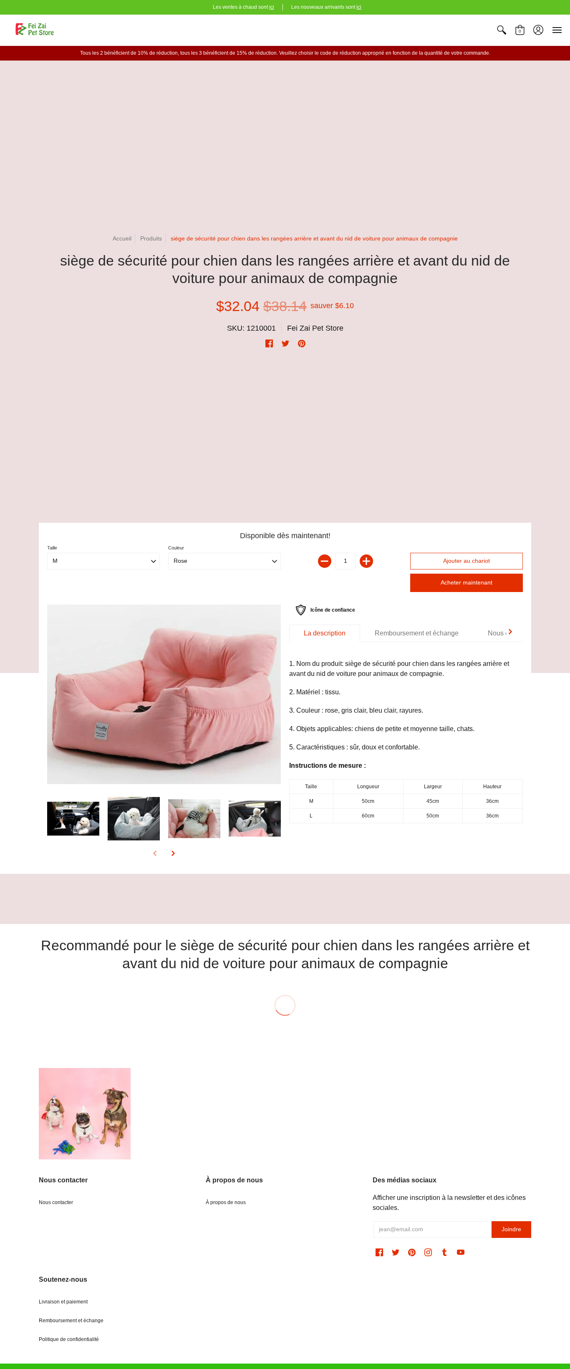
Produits (151, 238)
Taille (52, 547)
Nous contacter (56, 1202)
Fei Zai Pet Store (315, 328)
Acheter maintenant (466, 582)
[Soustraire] (324, 561)
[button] (501, 30)
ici (271, 7)
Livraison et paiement (63, 1302)
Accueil (122, 238)
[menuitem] (501, 30)
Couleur (176, 547)
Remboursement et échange (71, 1320)
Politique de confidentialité (69, 1339)
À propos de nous (226, 1202)
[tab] (324, 633)
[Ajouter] (366, 561)
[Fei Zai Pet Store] (35, 30)
